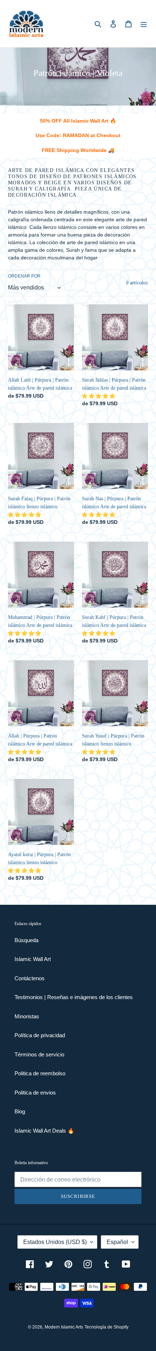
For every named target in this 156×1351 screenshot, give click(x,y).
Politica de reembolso (40, 1073)
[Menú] (143, 24)
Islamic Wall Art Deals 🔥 (44, 1131)
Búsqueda (26, 940)
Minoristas (27, 1016)
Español (117, 1242)
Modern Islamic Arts (64, 1327)
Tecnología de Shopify (106, 1327)
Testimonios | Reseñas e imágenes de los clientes (74, 997)
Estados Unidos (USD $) (55, 1242)
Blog (20, 1111)
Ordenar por (24, 276)
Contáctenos (30, 978)
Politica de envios (35, 1092)
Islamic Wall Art (33, 959)
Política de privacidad (40, 1035)
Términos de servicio (39, 1054)
